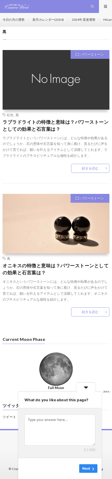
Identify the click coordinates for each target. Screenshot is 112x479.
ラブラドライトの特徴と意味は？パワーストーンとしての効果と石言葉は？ (56, 125)
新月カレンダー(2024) (48, 20)
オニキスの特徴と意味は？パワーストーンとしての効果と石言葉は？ (56, 269)
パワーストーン (92, 54)
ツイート (9, 417)
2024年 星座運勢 (83, 20)
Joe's (106, 391)
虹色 (10, 114)
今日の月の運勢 (13, 20)
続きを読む (90, 168)
